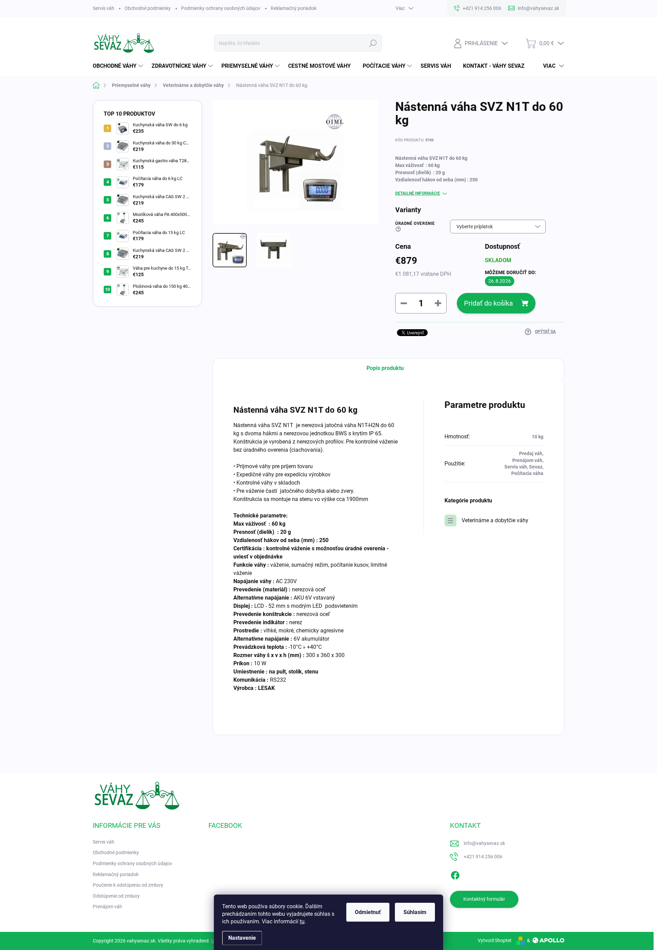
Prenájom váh (107, 906)
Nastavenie (242, 938)
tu (302, 921)
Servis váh (103, 8)
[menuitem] (119, 66)
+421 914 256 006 (483, 856)
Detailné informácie (417, 193)
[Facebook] (455, 874)
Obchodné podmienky (148, 8)
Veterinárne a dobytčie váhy (495, 520)
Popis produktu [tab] (385, 368)
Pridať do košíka (488, 303)
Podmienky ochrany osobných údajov (220, 8)
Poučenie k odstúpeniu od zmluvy (128, 885)
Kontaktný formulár (484, 899)
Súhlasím (414, 912)
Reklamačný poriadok (294, 8)
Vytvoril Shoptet (495, 940)
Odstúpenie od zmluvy (116, 896)
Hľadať (373, 43)
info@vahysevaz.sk (484, 843)
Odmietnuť (368, 912)
